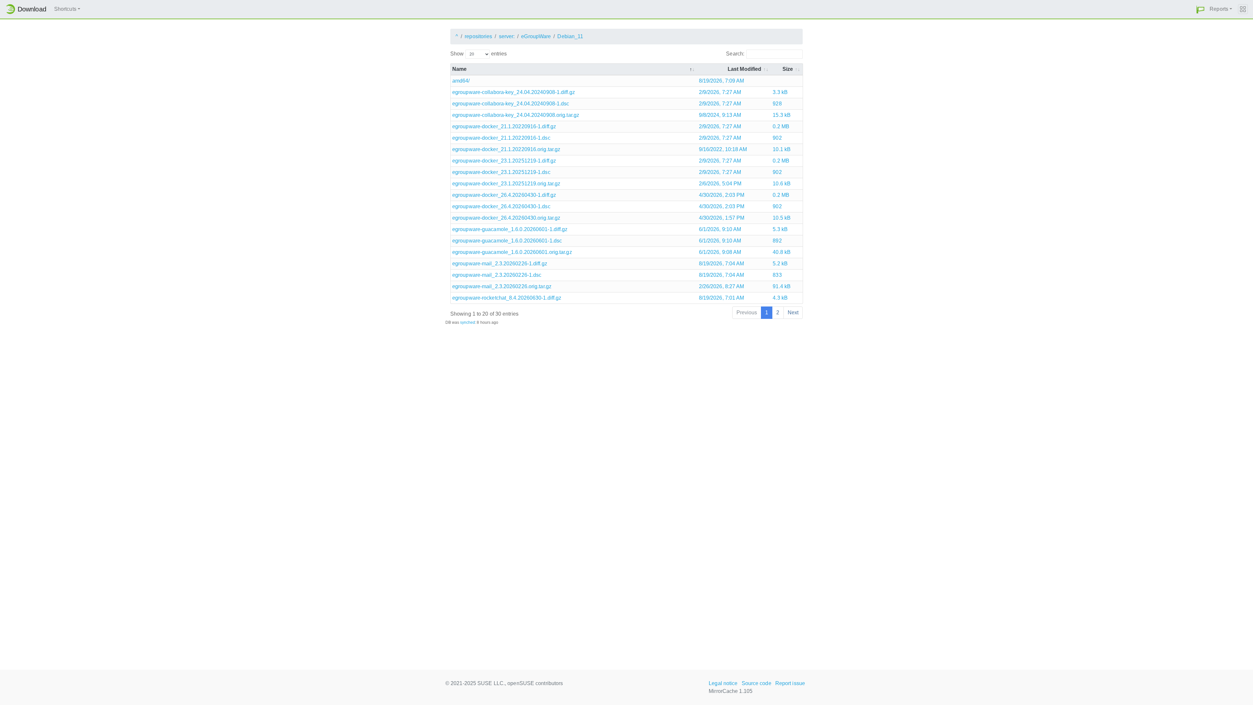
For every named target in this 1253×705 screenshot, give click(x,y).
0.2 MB (781, 126)
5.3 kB (780, 229)
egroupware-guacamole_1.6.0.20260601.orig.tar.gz (512, 252)
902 (777, 138)
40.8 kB (782, 252)
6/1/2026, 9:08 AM (720, 252)
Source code (756, 683)
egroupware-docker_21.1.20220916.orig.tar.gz (506, 149)
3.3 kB (780, 92)
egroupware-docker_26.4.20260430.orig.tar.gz (506, 218)
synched (467, 322)
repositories (478, 36)
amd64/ (461, 81)
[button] (1200, 9)
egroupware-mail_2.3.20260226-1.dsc (496, 275)
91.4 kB (782, 286)
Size (787, 69)
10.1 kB (782, 149)
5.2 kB (780, 263)
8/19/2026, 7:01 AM (721, 298)
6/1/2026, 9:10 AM (720, 229)
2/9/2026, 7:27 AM (720, 92)
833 (777, 275)
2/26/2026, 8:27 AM (721, 286)
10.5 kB (782, 218)
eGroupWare (536, 36)
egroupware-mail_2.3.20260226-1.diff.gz (499, 263)
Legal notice (723, 683)
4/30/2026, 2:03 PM (722, 195)
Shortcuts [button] (65, 9)
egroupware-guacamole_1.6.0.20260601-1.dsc (507, 240)
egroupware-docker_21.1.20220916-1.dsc (501, 138)
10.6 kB (782, 183)
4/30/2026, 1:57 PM (722, 218)
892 (777, 240)
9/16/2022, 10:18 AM (723, 149)
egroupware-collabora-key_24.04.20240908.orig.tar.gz (515, 115)
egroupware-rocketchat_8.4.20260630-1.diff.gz (506, 298)
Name (459, 69)
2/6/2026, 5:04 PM (720, 183)
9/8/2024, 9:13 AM (720, 115)
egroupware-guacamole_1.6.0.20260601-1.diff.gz (510, 229)
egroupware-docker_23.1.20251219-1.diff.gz (504, 161)
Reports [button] (1219, 9)
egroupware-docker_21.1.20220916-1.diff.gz (504, 126)
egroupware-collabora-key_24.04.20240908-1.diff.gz (513, 92)
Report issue (790, 683)
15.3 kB (782, 115)
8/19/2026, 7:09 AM (721, 81)
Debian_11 (570, 36)
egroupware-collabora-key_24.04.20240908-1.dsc (510, 103)
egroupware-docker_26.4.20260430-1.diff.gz (504, 195)
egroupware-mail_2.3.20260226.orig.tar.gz (501, 286)
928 (777, 103)
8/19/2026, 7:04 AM (721, 263)
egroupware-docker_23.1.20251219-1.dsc (501, 172)
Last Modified (744, 69)
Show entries (478, 53)
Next (793, 312)
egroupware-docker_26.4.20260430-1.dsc (501, 206)
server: (507, 36)
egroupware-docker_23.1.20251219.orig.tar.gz (506, 183)
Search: (735, 53)
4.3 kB (780, 298)
